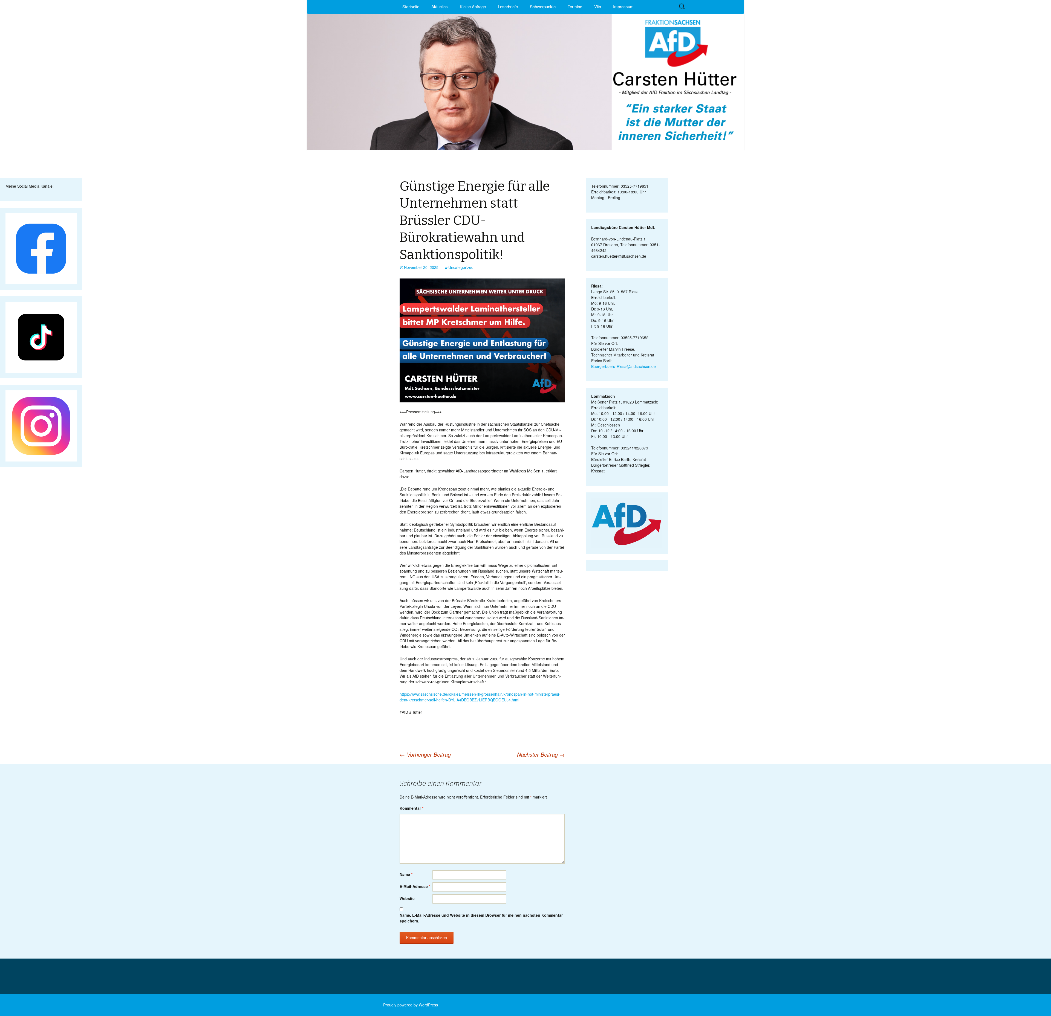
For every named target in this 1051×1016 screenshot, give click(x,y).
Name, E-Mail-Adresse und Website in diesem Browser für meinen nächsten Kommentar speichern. (481, 918)
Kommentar (411, 808)
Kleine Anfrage (473, 6)
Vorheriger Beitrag (425, 754)
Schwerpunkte (543, 6)
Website (407, 898)
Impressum (623, 6)
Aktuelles (439, 6)
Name (406, 874)
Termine (575, 6)
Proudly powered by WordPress (410, 1005)
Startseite (410, 6)
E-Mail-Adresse (415, 886)
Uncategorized (460, 267)
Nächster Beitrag (541, 754)
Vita (597, 6)
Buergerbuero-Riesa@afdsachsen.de (623, 366)
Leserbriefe (508, 6)
